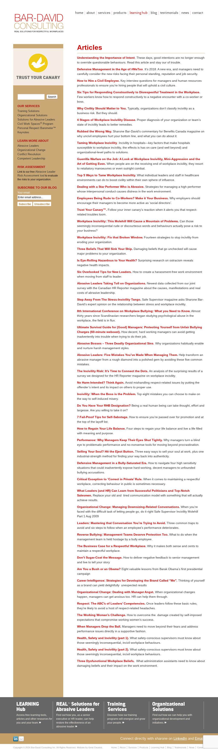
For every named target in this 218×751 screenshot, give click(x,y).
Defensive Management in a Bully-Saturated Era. (112, 463)
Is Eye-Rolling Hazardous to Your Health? (107, 260)
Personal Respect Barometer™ (36, 128)
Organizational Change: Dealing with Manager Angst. (115, 592)
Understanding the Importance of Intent (106, 57)
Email (199, 739)
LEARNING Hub (39, 706)
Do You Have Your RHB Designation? (104, 405)
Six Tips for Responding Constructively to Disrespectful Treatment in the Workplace (138, 92)
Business (161, 198)
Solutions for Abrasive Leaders (36, 119)
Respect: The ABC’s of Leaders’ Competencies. (111, 603)
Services (104, 13)
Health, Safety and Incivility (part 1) (102, 638)
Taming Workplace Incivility (97, 143)
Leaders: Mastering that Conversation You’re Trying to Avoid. (121, 523)
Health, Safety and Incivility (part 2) (102, 649)
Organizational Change (31, 150)
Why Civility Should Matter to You (101, 108)
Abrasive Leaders (28, 145)
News (185, 13)
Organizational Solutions (32, 115)
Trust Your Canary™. (92, 209)
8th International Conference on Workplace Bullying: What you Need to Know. (133, 311)
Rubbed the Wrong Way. (94, 131)
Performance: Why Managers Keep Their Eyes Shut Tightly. (120, 440)
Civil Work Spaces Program (35, 123)
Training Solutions (28, 111)
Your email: (23, 192)
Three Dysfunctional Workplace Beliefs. (106, 661)
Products (119, 13)
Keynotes (23, 132)
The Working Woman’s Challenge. (101, 615)
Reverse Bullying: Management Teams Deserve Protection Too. (122, 534)
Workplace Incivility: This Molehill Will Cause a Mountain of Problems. (128, 221)
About (90, 13)
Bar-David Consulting (39, 22)
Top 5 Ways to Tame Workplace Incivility (106, 175)
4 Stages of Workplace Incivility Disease (106, 120)
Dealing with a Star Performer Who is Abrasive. (110, 186)
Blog (154, 13)
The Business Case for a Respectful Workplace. (112, 546)
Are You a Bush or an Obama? (99, 569)
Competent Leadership (31, 158)
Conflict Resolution (29, 154)
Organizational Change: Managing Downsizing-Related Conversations (128, 507)
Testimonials (169, 13)
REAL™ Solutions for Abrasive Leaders (79, 706)
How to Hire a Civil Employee (98, 80)
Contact (197, 13)
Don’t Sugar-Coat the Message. (99, 557)
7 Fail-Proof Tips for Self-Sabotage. (102, 417)
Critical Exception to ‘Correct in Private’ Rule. (109, 479)
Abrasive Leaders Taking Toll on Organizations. (111, 283)
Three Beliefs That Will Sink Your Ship (104, 249)
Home (79, 13)
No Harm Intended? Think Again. (100, 382)
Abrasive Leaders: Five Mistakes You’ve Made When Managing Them (127, 355)
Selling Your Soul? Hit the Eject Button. (105, 451)
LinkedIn (180, 739)
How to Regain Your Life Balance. (101, 428)
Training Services (130, 706)
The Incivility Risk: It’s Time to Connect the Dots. (112, 371)
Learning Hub (139, 13)
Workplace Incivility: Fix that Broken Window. (110, 237)
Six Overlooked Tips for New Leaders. (104, 272)
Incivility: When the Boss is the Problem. (106, 394)
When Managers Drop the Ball (98, 626)
